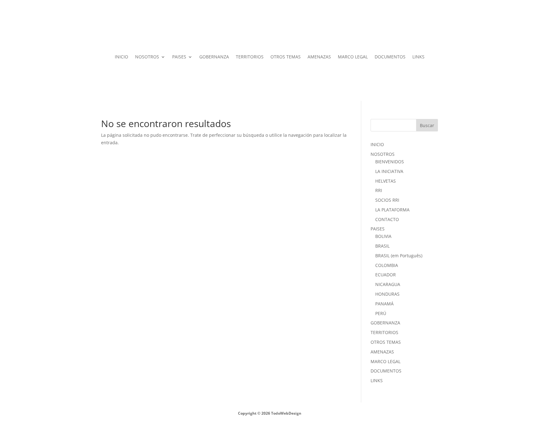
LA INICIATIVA (389, 171)
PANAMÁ (384, 304)
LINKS (418, 57)
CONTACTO (387, 219)
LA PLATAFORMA (392, 210)
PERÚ (380, 313)
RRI (378, 190)
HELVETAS (385, 181)
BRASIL (382, 246)
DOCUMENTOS (390, 57)
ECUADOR (385, 275)
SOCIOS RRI (387, 200)
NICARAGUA (387, 284)
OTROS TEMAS (285, 57)
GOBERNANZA (214, 57)
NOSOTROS (147, 57)
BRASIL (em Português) (398, 256)
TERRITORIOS (250, 57)
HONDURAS (387, 294)
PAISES (179, 57)
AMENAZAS (319, 57)
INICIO (121, 57)
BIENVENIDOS (389, 162)
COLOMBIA (386, 265)
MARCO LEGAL (353, 57)
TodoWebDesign (285, 413)
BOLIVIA (383, 236)
